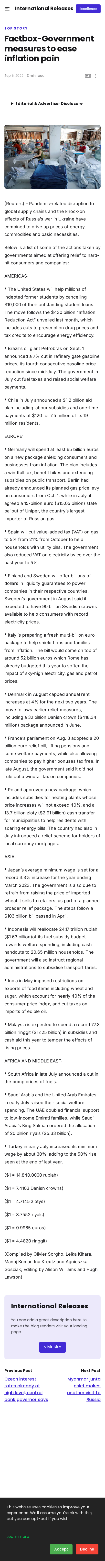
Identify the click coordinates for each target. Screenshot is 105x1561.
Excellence (88, 9)
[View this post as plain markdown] (88, 76)
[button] (7, 8)
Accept (61, 1549)
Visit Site (52, 1347)
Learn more (18, 1536)
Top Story (16, 28)
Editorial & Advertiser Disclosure (49, 103)
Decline (87, 1549)
